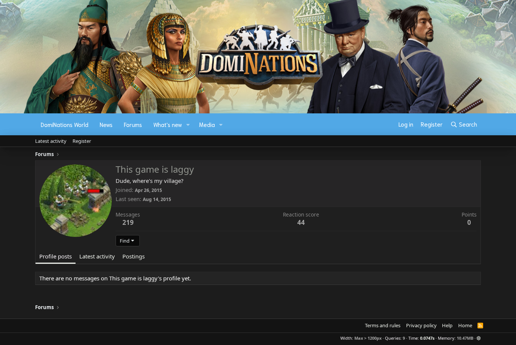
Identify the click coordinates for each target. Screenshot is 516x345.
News (106, 124)
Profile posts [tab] (55, 256)
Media (207, 124)
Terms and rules (382, 325)
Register (82, 141)
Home (465, 325)
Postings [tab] (133, 256)
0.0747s (427, 338)
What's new (167, 124)
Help (447, 325)
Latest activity (50, 141)
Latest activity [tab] (97, 256)
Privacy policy (421, 325)
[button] (188, 124)
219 (128, 222)
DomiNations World (64, 124)
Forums (133, 124)
